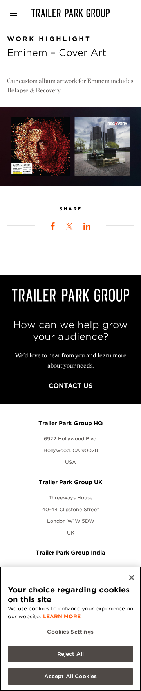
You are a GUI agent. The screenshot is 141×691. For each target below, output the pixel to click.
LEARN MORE (62, 616)
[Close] (131, 577)
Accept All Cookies (70, 676)
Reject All (70, 654)
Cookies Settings (70, 632)
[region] (70, 629)
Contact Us (71, 385)
